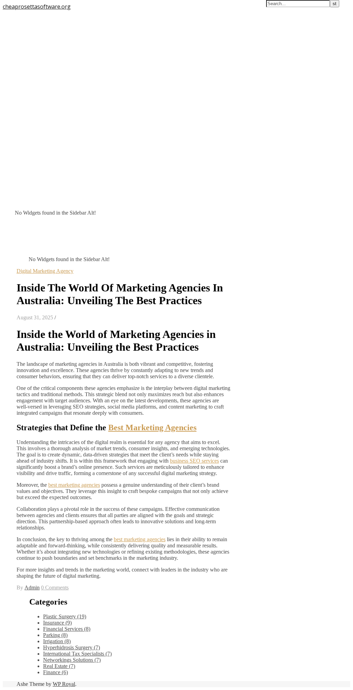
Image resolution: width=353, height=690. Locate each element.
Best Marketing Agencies (152, 427)
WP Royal (64, 684)
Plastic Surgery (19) (64, 616)
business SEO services (194, 461)
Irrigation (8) (57, 641)
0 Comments (55, 587)
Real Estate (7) (59, 666)
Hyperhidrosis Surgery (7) (71, 647)
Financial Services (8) (66, 629)
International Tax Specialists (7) (77, 654)
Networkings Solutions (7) (72, 660)
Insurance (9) (57, 623)
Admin (32, 587)
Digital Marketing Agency (45, 271)
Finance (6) (55, 672)
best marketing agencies (74, 485)
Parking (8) (55, 635)
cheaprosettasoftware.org (37, 6)
